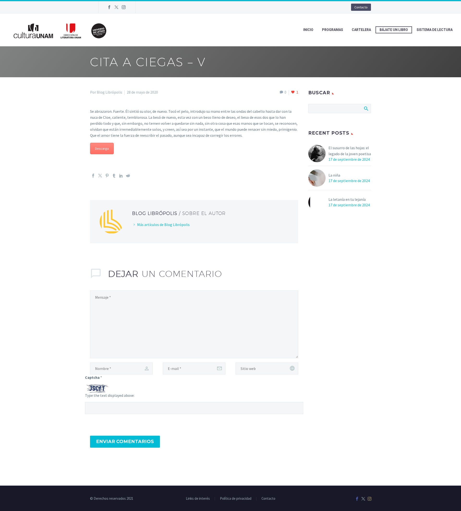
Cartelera (361, 30)
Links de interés (198, 498)
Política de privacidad (235, 498)
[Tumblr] (114, 176)
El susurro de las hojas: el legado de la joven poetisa (349, 150)
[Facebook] (109, 7)
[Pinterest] (107, 176)
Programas (332, 30)
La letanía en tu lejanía (347, 199)
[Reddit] (128, 176)
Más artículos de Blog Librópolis (163, 224)
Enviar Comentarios (125, 441)
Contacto (361, 7)
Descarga (102, 148)
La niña (334, 175)
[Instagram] (123, 7)
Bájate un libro (394, 30)
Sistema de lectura (435, 30)
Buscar (366, 108)
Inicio (308, 30)
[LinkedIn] (121, 176)
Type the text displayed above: (109, 395)
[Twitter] (116, 7)
